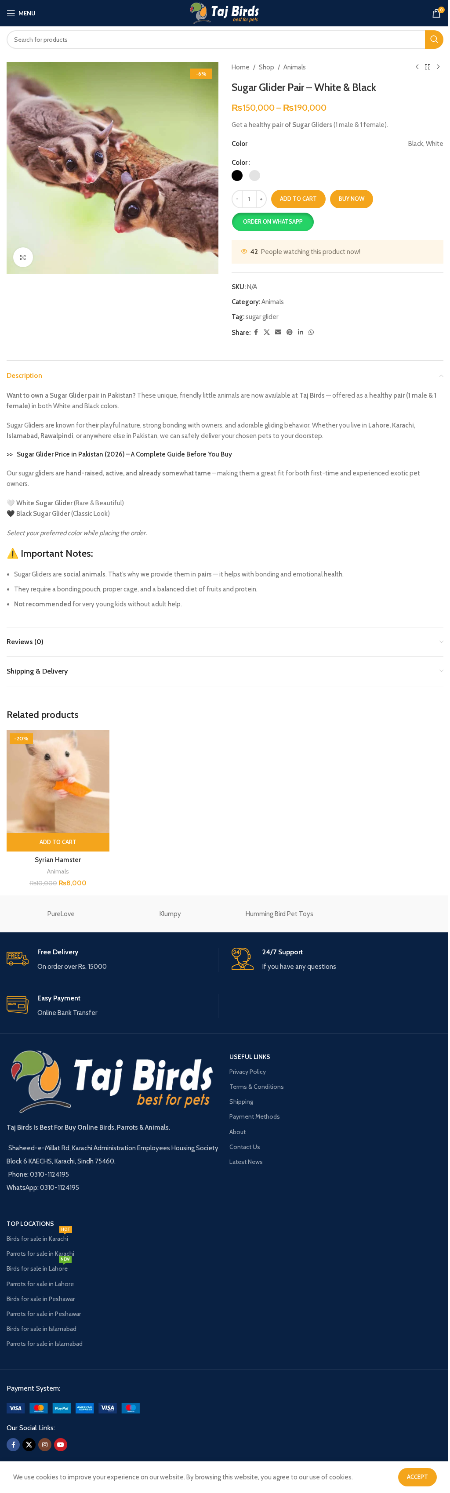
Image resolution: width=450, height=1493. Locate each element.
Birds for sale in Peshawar (41, 1299)
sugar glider (262, 317)
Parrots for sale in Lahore (40, 1284)
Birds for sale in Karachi (38, 1237)
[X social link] (266, 332)
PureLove (61, 914)
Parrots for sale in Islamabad (45, 1344)
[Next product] (438, 67)
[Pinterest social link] (289, 332)
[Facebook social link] (255, 332)
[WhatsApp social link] (311, 332)
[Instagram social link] (44, 1444)
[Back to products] (427, 67)
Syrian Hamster (58, 860)
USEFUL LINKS (249, 1057)
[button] (273, 222)
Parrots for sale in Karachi (40, 1253)
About (237, 1132)
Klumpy (170, 914)
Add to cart (298, 198)
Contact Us (244, 1147)
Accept (417, 1476)
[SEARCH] (434, 39)
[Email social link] (278, 332)
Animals (294, 67)
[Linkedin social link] (300, 332)
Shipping (241, 1101)
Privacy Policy (247, 1072)
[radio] (237, 175)
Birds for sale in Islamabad (41, 1329)
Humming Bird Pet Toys (279, 914)
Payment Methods (254, 1116)
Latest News (246, 1162)
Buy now (351, 198)
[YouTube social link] (60, 1444)
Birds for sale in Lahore (38, 1266)
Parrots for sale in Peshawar (44, 1314)
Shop (266, 67)
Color (239, 163)
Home (241, 67)
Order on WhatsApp (273, 221)
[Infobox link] (112, 960)
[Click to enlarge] (23, 257)
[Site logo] (225, 13)
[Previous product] (417, 67)
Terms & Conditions (256, 1087)
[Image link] (73, 1408)
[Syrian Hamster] (58, 781)
